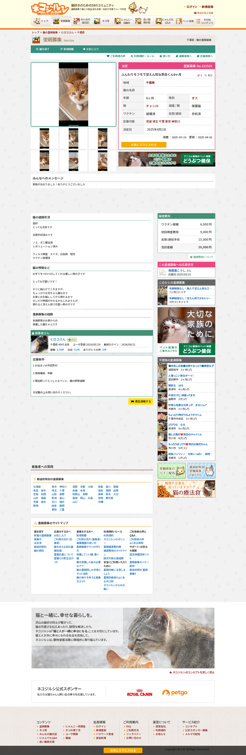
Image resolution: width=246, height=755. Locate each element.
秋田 (43, 494)
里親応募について (63, 554)
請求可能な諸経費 (114, 558)
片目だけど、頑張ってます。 (182, 395)
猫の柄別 (39, 550)
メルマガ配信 (192, 734)
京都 (82, 486)
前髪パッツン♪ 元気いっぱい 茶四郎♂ (191, 454)
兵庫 (74, 490)
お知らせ (161, 734)
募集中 (38, 539)
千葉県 (150, 82)
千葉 (162, 121)
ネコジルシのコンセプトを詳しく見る (193, 672)
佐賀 (115, 490)
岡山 (82, 498)
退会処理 (101, 738)
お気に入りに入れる (123, 750)
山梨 (54, 494)
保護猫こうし (177, 270)
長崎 (100, 494)
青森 (35, 490)
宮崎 (100, 498)
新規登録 (207, 7)
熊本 (108, 494)
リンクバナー (133, 734)
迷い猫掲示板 (46, 741)
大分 (115, 494)
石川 (54, 502)
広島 (90, 498)
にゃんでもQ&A (48, 738)
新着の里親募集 (43, 535)
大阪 (90, 486)
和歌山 (76, 494)
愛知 (54, 509)
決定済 (38, 543)
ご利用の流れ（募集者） (88, 539)
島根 (74, 498)
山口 (74, 502)
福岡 (108, 490)
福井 (61, 502)
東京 (168, 121)
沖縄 (100, 502)
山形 (35, 498)
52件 (77, 349)
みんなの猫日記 (48, 734)
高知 (100, 490)
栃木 (43, 502)
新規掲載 (69, 49)
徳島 (100, 486)
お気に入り (92, 49)
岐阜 (54, 505)
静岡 (61, 505)
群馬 (35, 505)
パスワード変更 (105, 734)
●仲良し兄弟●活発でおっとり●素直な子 (191, 366)
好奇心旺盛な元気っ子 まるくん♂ (187, 405)
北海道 (37, 486)
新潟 (54, 498)
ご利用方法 (132, 730)
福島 (43, 498)
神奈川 (175, 121)
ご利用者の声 (117, 56)
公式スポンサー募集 (196, 730)
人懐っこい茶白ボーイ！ (181, 375)
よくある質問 (136, 543)
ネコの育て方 (73, 730)
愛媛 (115, 486)
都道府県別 (40, 547)
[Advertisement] (123, 200)
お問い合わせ (133, 738)
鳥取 (85, 494)
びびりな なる (176, 424)
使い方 (166, 56)
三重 (61, 509)
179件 (60, 349)
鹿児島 (109, 498)
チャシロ (152, 106)
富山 (61, 498)
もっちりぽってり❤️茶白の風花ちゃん (188, 444)
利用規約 (109, 535)
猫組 (68, 738)
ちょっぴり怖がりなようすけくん (185, 415)
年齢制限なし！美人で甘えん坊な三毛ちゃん (194, 288)
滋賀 (74, 486)
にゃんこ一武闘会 (76, 726)
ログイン (192, 7)
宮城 (35, 494)
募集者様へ (185, 56)
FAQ (128, 726)
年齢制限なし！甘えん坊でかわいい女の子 (193, 298)
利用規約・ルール (144, 56)
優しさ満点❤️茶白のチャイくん (185, 434)
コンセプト (191, 726)
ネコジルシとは (205, 13)
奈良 (82, 490)
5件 (104, 349)
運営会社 (161, 726)
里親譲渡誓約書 (112, 547)
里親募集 (44, 726)
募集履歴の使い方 (86, 543)
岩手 (43, 490)
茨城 (149, 121)
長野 (61, 494)
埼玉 (155, 121)
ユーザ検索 (72, 734)
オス (195, 98)
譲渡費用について (203, 257)
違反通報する (143, 401)
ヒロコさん (58, 339)
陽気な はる (175, 385)
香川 (108, 486)
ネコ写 (43, 730)
